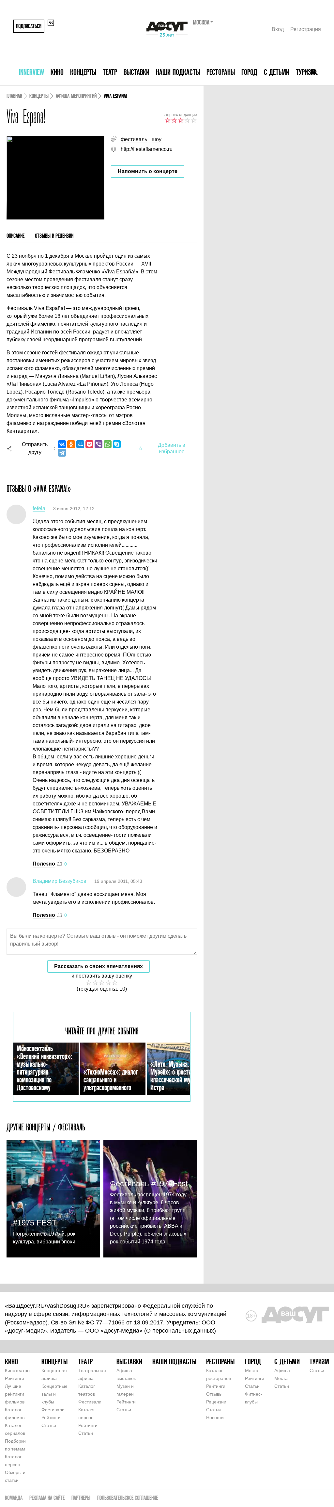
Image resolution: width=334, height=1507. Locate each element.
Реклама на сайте (47, 1498)
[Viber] (98, 444)
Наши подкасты (178, 72)
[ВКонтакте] (62, 444)
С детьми (276, 72)
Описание (15, 236)
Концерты (83, 72)
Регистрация (305, 29)
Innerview (31, 72)
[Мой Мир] (80, 444)
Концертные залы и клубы (54, 1394)
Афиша (282, 1370)
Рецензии (216, 1401)
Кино (57, 72)
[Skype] (117, 444)
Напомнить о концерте (147, 171)
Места (251, 1370)
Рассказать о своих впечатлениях (98, 966)
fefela (39, 508)
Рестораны (220, 72)
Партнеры (80, 1498)
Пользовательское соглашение (127, 1498)
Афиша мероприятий (76, 96)
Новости (215, 1417)
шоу (156, 139)
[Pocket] (89, 444)
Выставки (136, 72)
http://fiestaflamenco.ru (147, 149)
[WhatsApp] (108, 444)
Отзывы (214, 1394)
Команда (14, 1498)
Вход (278, 29)
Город (249, 72)
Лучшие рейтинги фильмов (14, 1394)
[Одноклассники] (71, 444)
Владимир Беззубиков (59, 881)
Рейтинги (14, 1378)
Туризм (305, 72)
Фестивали (53, 1409)
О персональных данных (180, 1330)
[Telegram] (62, 453)
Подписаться (28, 26)
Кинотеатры (17, 1370)
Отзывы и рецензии (54, 236)
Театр (110, 72)
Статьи (48, 1425)
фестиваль (134, 139)
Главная (14, 96)
